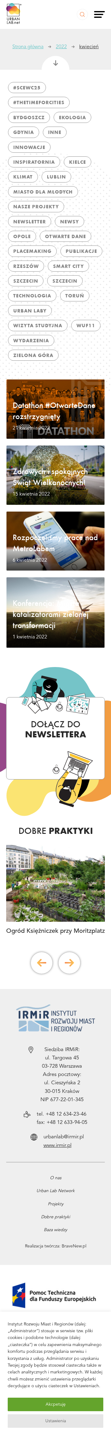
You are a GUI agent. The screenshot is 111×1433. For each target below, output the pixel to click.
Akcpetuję (56, 1404)
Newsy (69, 221)
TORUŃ (74, 295)
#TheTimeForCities (38, 102)
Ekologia (72, 117)
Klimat (23, 177)
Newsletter (29, 221)
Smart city (68, 266)
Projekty (56, 1204)
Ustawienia (55, 1421)
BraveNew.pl (74, 1246)
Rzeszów (26, 266)
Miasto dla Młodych (43, 192)
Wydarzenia (31, 340)
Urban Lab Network (55, 1191)
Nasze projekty (36, 206)
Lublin (56, 177)
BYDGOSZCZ (29, 117)
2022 (61, 47)
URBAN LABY (30, 311)
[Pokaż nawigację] (99, 14)
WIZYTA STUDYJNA (37, 325)
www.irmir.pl (57, 1145)
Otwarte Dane (65, 236)
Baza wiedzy (55, 1230)
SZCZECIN (64, 281)
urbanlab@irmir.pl (63, 1137)
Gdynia (23, 132)
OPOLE (22, 236)
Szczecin (25, 281)
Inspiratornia (34, 162)
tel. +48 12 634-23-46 (61, 1114)
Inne (54, 132)
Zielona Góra (33, 355)
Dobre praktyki (55, 1217)
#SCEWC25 (27, 87)
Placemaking (32, 251)
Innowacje (29, 147)
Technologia (32, 295)
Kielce (77, 162)
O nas (55, 1178)
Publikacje (81, 251)
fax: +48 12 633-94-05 (62, 1122)
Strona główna (27, 47)
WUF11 (85, 325)
